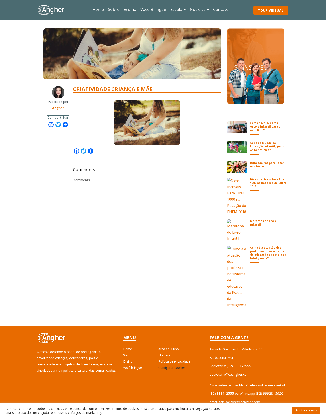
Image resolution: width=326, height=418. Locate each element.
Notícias (198, 9)
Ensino (130, 9)
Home (98, 9)
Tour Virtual (271, 10)
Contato (221, 9)
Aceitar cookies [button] (306, 410)
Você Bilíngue (153, 9)
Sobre (113, 9)
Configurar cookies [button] (171, 367)
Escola (176, 9)
